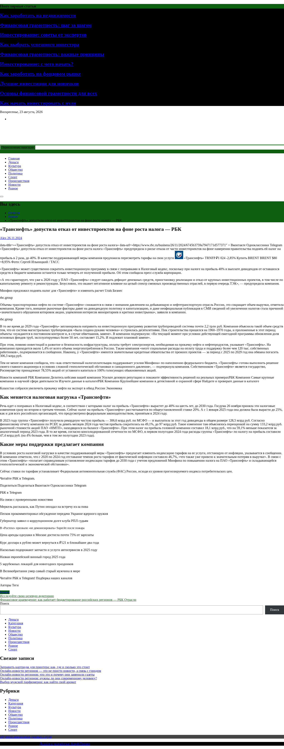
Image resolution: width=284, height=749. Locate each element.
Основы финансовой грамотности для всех (48, 93)
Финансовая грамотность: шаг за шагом (45, 25)
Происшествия (18, 181)
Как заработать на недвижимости (38, 15)
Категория (15, 623)
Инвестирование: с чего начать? (36, 64)
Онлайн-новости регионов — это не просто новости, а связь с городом (50, 671)
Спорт (12, 177)
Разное (13, 188)
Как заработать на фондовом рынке (40, 73)
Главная (14, 158)
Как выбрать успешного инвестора (39, 44)
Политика (15, 173)
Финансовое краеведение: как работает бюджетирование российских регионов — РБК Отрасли (68, 599)
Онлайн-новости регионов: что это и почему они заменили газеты (47, 674)
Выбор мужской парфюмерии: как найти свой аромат (38, 682)
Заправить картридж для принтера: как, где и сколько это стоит (45, 667)
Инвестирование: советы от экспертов (43, 34)
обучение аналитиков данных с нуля (26, 736)
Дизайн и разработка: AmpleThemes (65, 743)
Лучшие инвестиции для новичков (39, 83)
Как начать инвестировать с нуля (38, 103)
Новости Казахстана (30, 129)
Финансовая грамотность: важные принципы (52, 54)
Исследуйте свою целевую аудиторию (27, 596)
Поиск (4, 603)
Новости (14, 184)
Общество (15, 169)
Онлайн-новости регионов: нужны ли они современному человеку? (48, 678)
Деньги (13, 162)
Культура (14, 166)
